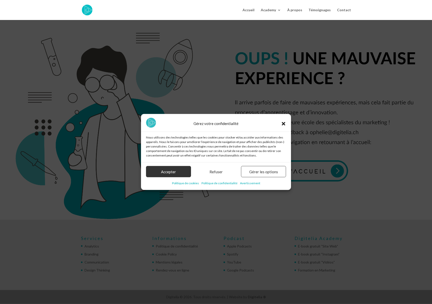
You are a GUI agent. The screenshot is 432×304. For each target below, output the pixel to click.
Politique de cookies (185, 183)
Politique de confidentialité (220, 183)
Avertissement (250, 183)
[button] (283, 123)
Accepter (168, 172)
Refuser (216, 172)
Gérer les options (263, 172)
